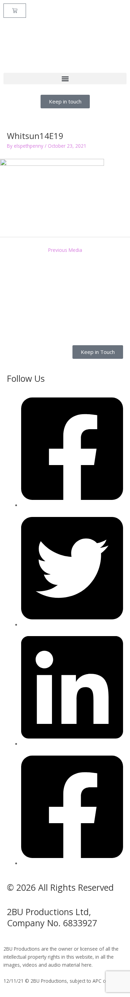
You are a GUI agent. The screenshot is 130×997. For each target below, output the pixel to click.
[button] (65, 78)
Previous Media (65, 250)
